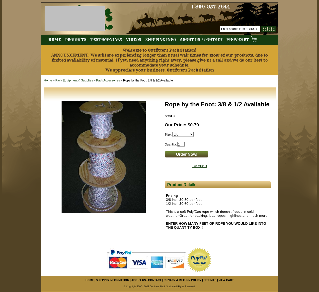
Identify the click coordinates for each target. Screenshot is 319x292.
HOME (89, 280)
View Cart (238, 39)
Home (54, 39)
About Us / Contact (201, 39)
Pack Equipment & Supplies (74, 80)
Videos (133, 39)
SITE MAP (210, 280)
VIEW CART (226, 280)
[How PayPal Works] (146, 259)
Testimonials (106, 39)
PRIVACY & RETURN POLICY (182, 280)
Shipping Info (160, 39)
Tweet (196, 166)
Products (75, 39)
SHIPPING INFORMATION (112, 280)
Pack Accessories (108, 80)
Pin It (203, 166)
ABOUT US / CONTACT (146, 280)
